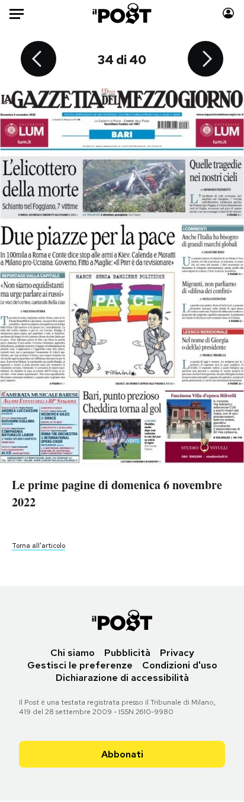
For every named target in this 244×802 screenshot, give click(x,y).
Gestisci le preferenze (80, 665)
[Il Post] (122, 13)
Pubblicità (127, 652)
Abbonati (122, 754)
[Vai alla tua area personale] (228, 13)
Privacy (177, 652)
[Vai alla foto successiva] (205, 60)
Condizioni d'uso (179, 665)
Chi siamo (72, 652)
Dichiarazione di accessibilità (122, 677)
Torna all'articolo (38, 545)
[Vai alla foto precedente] (38, 60)
